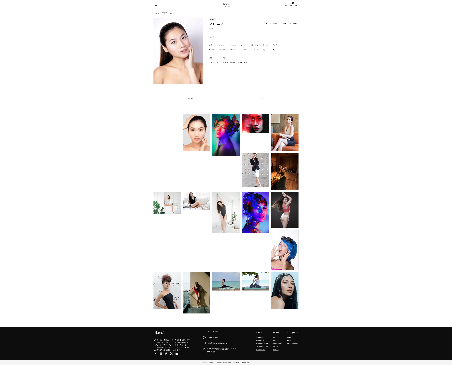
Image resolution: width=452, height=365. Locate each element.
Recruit (275, 337)
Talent (289, 340)
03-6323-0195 (212, 337)
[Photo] (196, 132)
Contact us (260, 340)
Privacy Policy (261, 350)
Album (275, 347)
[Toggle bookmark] (222, 24)
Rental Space (277, 343)
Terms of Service (262, 347)
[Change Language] (285, 4)
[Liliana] (226, 4)
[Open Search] (296, 4)
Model (289, 337)
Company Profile (262, 343)
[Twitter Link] (171, 353)
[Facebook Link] (155, 353)
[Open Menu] (155, 4)
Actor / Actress (292, 343)
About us (259, 337)
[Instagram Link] (161, 353)
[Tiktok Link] (166, 353)
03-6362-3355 (212, 332)
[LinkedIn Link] (176, 353)
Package (276, 350)
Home (156, 13)
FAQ (274, 340)
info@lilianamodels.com (217, 343)
